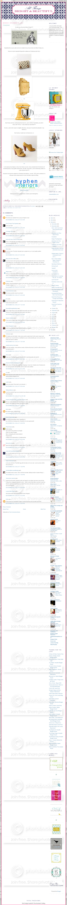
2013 (52, 218)
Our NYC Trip (53, 401)
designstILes (53, 413)
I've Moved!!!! (58, 601)
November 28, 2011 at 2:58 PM (15, 413)
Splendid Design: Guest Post (55, 724)
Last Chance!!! (55, 279)
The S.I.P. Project (54, 574)
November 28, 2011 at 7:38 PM (15, 474)
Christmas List (10, 207)
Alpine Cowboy (55, 285)
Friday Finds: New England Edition (58, 472)
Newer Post (5, 509)
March (53, 323)
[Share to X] (41, 206)
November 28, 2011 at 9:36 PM (15, 487)
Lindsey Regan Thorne (56, 380)
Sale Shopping (53, 535)
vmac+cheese (53, 419)
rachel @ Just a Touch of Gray (13, 239)
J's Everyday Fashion (55, 447)
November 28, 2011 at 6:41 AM (15, 287)
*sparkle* (54, 268)
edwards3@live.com (54, 194)
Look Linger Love (54, 363)
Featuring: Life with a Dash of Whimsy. (58, 611)
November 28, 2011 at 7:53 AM (15, 341)
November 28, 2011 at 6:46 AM (15, 295)
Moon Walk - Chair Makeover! (56, 717)
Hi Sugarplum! (54, 349)
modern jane (53, 547)
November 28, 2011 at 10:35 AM (15, 396)
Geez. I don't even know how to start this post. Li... (57, 229)
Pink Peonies (53, 644)
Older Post (43, 509)
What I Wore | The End (55, 485)
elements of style (54, 337)
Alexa (7, 354)
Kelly (7, 499)
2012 (52, 220)
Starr (7, 249)
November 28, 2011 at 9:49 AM (15, 378)
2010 (52, 329)
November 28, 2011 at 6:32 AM (15, 255)
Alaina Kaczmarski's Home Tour (58, 625)
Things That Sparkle (55, 616)
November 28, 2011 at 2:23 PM (15, 405)
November (54, 226)
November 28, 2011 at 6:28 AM (15, 245)
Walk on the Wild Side (57, 287)
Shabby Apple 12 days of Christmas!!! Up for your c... (57, 255)
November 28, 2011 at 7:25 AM (15, 322)
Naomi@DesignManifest (11, 308)
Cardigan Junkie (54, 591)
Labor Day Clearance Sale (56, 360)
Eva (7, 298)
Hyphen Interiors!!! (24, 190)
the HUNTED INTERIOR (56, 511)
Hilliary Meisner (9, 390)
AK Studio (52, 618)
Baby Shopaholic (10, 326)
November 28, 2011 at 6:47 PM (15, 457)
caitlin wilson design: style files (55, 622)
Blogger (59, 891)
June (53, 316)
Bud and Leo (9, 443)
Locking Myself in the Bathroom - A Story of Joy (58, 441)
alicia (7, 409)
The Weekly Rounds (54, 364)
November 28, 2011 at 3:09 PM (15, 423)
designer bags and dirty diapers (56, 400)
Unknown (8, 215)
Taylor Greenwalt (10, 460)
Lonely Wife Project (10, 491)
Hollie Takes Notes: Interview (56, 693)
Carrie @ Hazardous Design (12, 451)
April (53, 321)
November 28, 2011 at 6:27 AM (15, 227)
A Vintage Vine (9, 231)
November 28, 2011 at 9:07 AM (15, 359)
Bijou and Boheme (55, 599)
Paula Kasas (9, 426)
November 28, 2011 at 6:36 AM (15, 277)
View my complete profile (55, 125)
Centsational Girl (54, 376)
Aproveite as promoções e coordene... (58, 433)
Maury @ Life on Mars (11, 258)
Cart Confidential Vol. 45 (55, 355)
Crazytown (54, 236)
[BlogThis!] (39, 206)
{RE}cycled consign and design (56, 506)
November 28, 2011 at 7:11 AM (15, 314)
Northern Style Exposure (54, 634)
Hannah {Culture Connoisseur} (13, 362)
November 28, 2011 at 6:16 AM (15, 219)
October (54, 308)
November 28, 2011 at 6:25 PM (15, 447)
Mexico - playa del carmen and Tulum (58, 464)
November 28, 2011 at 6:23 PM (15, 439)
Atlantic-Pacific (54, 519)
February (54, 325)
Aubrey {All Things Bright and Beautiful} (56, 123)
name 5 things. (54, 608)
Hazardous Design (55, 582)
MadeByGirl (53, 488)
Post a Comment (7, 507)
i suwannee (53, 461)
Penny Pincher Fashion (56, 409)
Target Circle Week (54, 381)
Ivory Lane (53, 641)
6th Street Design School (54, 557)
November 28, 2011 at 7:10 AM (15, 304)
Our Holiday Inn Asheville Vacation (58, 491)
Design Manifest (54, 478)
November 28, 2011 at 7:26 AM (15, 330)
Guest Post (18, 207)
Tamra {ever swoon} (10, 478)
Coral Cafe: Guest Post (54, 688)
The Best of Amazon (54, 405)
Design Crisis (53, 639)
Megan (7, 271)
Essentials (52, 507)
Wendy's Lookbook (55, 393)
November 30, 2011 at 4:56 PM (15, 503)
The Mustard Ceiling (55, 528)
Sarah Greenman (10, 290)
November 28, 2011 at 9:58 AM (15, 386)
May (53, 318)
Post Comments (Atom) (14, 512)
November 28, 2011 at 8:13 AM (15, 351)
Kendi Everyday (54, 343)
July (53, 314)
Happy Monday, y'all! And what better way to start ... (57, 250)
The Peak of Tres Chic (55, 367)
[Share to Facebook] (42, 206)
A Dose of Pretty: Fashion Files (56, 654)
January (54, 327)
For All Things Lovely (55, 453)
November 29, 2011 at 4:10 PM (15, 495)
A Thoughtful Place (55, 359)
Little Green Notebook (55, 404)
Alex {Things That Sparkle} (12, 223)
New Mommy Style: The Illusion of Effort (58, 594)
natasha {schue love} (11, 345)
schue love (53, 385)
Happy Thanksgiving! (57, 238)
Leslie (7, 382)
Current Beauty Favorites (55, 410)
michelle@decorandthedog (12, 470)
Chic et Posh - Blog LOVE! (55, 683)
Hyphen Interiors (10, 318)
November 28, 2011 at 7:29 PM (15, 466)
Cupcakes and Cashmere (54, 631)
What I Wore (53, 484)
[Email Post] (36, 206)
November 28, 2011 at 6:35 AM (15, 267)
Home (24, 509)
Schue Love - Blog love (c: (55, 722)
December (54, 224)
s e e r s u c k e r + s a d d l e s (56, 534)
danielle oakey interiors (56, 565)
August (53, 312)
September (54, 310)
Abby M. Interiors (54, 497)
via (24, 98)
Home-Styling (53, 430)
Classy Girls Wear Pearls (56, 470)
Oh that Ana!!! (55, 266)
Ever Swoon (53, 424)
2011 (52, 222)
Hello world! (52, 377)
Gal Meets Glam (54, 354)
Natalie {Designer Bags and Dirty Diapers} (15, 399)
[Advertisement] (54, 63)
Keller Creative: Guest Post (55, 705)
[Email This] (38, 206)
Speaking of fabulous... (57, 264)
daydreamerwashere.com (56, 637)
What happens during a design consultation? (58, 499)
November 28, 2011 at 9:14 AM (15, 368)
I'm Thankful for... (55, 274)
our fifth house (54, 539)
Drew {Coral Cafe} (10, 417)
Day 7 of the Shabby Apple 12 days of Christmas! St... (56, 260)
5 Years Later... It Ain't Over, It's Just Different (59, 370)
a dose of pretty (54, 642)
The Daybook (53, 438)
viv (6, 372)
